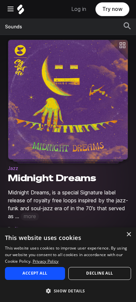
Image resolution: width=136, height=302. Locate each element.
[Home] (20, 11)
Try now (112, 9)
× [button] (128, 234)
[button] (68, 290)
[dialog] (68, 264)
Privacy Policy (46, 261)
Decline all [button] (99, 273)
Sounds (13, 26)
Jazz (13, 168)
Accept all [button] (34, 273)
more (30, 216)
